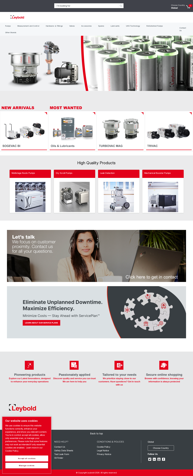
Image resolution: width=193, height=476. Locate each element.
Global (174, 8)
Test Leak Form (61, 454)
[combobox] (86, 5)
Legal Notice (103, 450)
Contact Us (182, 29)
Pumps (8, 26)
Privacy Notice (104, 454)
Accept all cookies (27, 458)
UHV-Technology (133, 26)
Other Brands (10, 32)
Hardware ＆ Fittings (54, 26)
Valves (72, 26)
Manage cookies (27, 465)
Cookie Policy (103, 447)
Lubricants (115, 26)
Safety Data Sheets (63, 450)
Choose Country (178, 5)
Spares (101, 26)
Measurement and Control (28, 26)
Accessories (86, 26)
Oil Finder (58, 458)
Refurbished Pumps (155, 26)
